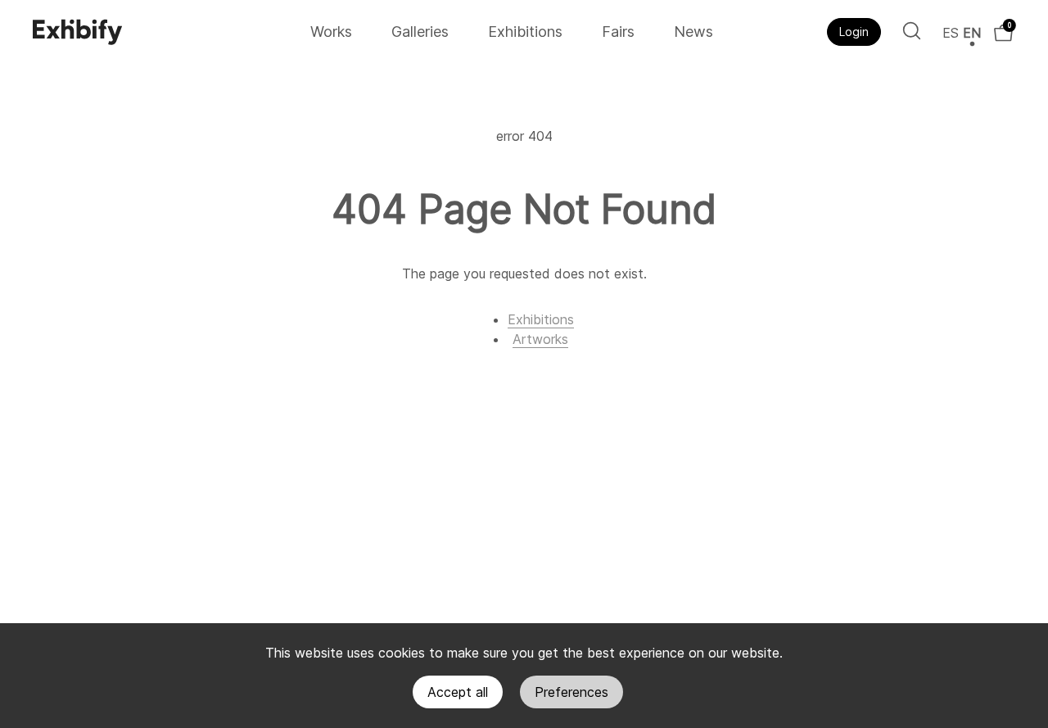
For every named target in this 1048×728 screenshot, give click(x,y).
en (972, 33)
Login (854, 31)
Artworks (540, 339)
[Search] (911, 30)
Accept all (457, 692)
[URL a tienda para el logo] (166, 32)
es (950, 33)
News (693, 31)
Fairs (618, 31)
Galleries (420, 31)
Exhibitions (525, 31)
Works (331, 31)
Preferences (571, 692)
